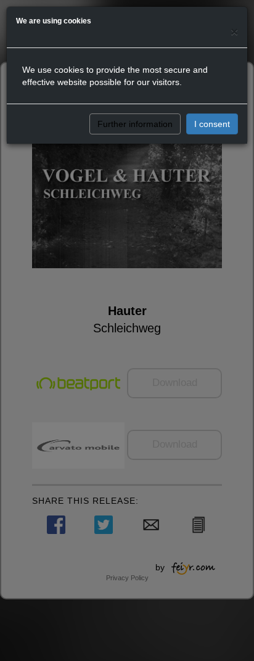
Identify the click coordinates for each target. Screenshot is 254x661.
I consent (212, 124)
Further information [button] (135, 124)
